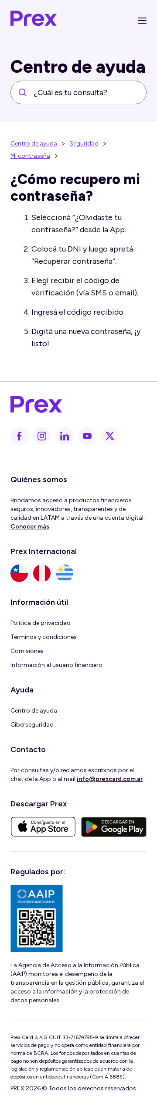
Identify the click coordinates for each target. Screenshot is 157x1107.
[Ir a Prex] (73, 404)
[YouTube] (87, 436)
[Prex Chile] (19, 573)
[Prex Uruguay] (64, 573)
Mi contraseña (30, 156)
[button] (142, 20)
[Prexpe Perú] (42, 573)
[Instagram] (42, 436)
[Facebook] (19, 436)
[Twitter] (110, 436)
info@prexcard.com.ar (110, 779)
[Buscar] (22, 92)
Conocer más (29, 526)
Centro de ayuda (33, 143)
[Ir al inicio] (34, 20)
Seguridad (84, 143)
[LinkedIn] (64, 436)
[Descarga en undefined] (43, 827)
